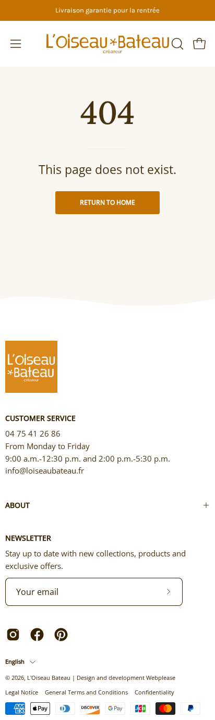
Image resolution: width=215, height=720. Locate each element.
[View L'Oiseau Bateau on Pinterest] (61, 634)
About (17, 505)
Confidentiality (154, 692)
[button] (176, 43)
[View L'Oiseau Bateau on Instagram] (13, 634)
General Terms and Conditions (86, 692)
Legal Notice (21, 692)
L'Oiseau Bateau (48, 677)
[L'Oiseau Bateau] (107, 44)
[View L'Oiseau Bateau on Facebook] (37, 634)
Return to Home (107, 202)
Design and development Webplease (126, 677)
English (15, 661)
